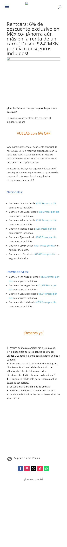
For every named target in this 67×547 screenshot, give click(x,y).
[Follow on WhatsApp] (46, 468)
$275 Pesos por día (46, 203)
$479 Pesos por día (46, 302)
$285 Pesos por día (45, 228)
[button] (6, 6)
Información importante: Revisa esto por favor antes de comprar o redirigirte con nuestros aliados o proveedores (33, 487)
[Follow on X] (33, 468)
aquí (38, 495)
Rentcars (30, 118)
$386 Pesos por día (49, 211)
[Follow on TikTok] (40, 468)
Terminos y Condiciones (33, 510)
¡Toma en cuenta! (33, 479)
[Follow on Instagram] (27, 468)
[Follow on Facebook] (20, 468)
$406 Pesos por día (44, 254)
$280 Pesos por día (46, 237)
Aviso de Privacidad (33, 504)
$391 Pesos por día (46, 220)
